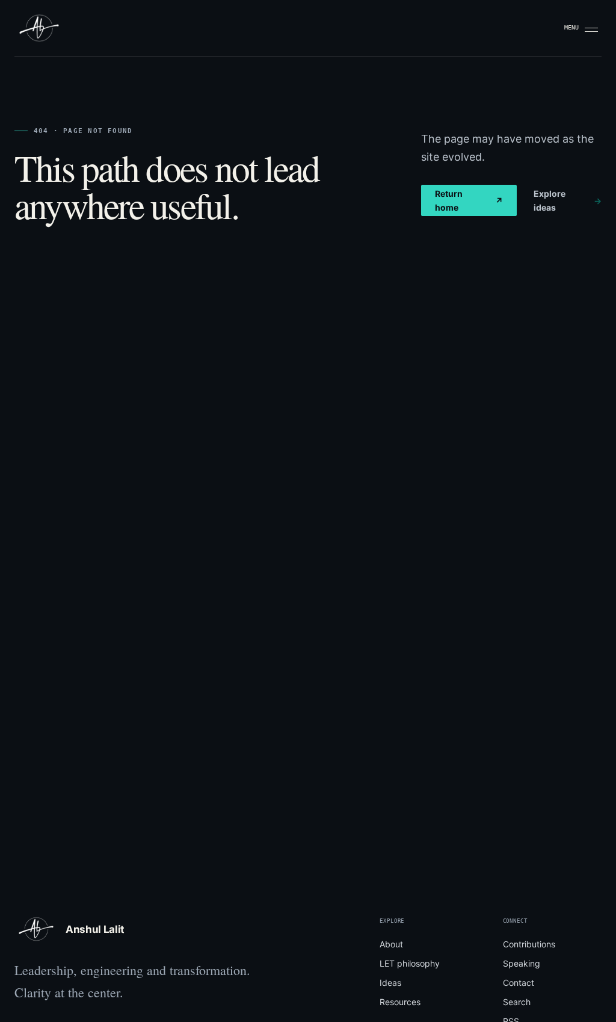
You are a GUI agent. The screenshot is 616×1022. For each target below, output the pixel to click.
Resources (400, 1002)
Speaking (521, 963)
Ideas (390, 982)
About (391, 944)
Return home (469, 200)
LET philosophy (410, 963)
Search (517, 1002)
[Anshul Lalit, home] (39, 28)
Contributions (529, 944)
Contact (518, 982)
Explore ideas (568, 200)
